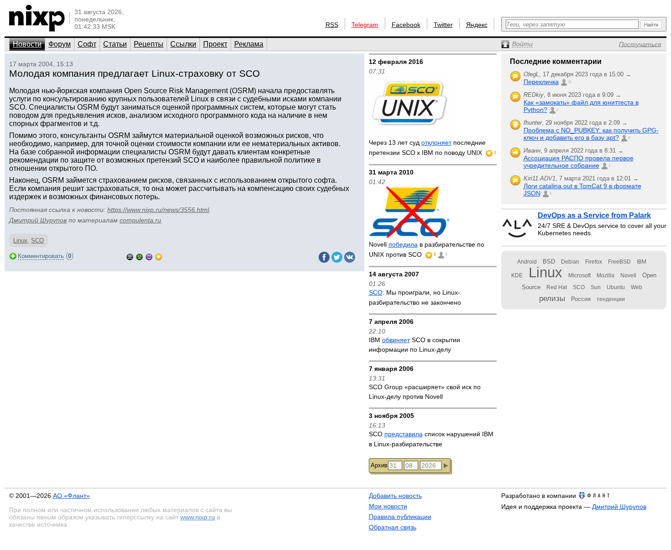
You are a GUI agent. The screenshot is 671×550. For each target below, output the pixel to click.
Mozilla (605, 275)
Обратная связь (392, 527)
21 (569, 82)
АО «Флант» (71, 495)
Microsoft (579, 275)
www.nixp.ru (197, 517)
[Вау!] (158, 256)
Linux (20, 240)
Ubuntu (616, 287)
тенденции (611, 299)
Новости (27, 44)
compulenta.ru (140, 220)
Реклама (248, 44)
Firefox (593, 261)
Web (636, 287)
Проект (215, 44)
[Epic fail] (129, 256)
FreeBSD (619, 261)
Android (527, 261)
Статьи (115, 44)
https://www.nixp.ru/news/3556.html (158, 209)
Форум (59, 44)
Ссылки (183, 44)
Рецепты (148, 44)
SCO (37, 240)
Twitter (443, 24)
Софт (87, 44)
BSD (549, 261)
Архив (379, 465)
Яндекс (477, 24)
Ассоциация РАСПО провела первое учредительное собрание (579, 161)
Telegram (364, 24)
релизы (552, 298)
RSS (331, 24)
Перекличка (541, 81)
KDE (517, 275)
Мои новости (388, 506)
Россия (581, 299)
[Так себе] (139, 256)
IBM (641, 261)
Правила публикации (400, 516)
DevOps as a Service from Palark (594, 215)
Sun (596, 287)
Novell (628, 275)
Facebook (406, 24)
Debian (570, 261)
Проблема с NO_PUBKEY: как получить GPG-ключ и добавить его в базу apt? (591, 134)
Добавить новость (395, 495)
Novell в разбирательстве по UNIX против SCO (426, 249)
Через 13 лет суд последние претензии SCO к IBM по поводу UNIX (427, 147)
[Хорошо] (149, 256)
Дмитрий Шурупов (38, 220)
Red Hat (556, 287)
